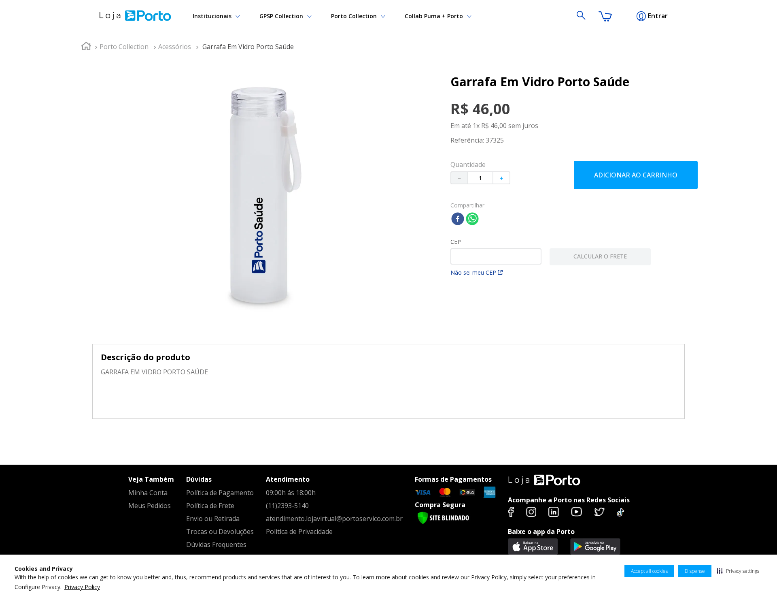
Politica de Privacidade (299, 531)
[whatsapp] (472, 219)
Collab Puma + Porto (434, 16)
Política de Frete (210, 505)
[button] (738, 570)
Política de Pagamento (220, 492)
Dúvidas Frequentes (216, 544)
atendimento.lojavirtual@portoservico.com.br (334, 518)
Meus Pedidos (149, 505)
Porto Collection (354, 16)
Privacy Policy (82, 587)
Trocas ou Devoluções (220, 531)
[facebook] (457, 219)
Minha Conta (148, 492)
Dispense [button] (695, 571)
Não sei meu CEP (473, 272)
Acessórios (174, 46)
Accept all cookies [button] (649, 571)
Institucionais (212, 16)
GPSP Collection (281, 16)
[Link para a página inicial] (86, 47)
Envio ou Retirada (213, 518)
